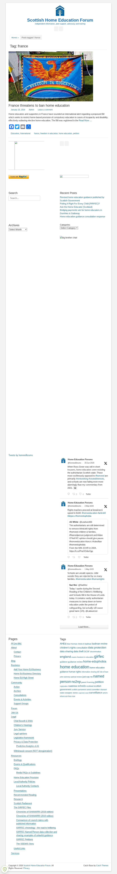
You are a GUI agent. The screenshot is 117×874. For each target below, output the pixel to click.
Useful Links (19, 848)
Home (15, 37)
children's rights (68, 647)
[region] (33, 155)
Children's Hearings (23, 725)
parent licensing (87, 682)
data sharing (66, 651)
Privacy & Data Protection (26, 742)
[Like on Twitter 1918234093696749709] (80, 557)
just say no (87, 677)
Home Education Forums (80, 459)
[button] (26, 155)
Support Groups (21, 703)
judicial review (76, 677)
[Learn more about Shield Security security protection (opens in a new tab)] (4, 869)
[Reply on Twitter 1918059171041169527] (69, 617)
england (65, 656)
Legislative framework (24, 737)
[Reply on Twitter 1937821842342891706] (69, 494)
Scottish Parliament (23, 803)
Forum (14, 708)
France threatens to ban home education (39, 105)
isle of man (104, 672)
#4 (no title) (16, 643)
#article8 (102, 513)
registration (64, 686)
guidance (63, 662)
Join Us (14, 712)
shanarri (103, 689)
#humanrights (98, 579)
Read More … (85, 120)
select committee (93, 689)
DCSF (87, 651)
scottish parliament (79, 689)
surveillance (95, 692)
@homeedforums (74, 463)
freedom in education (49, 133)
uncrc (105, 693)
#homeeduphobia (83, 516)
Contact (17, 652)
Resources (16, 756)
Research (18, 799)
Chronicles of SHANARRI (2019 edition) (34, 816)
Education (15, 133)
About (14, 647)
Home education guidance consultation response (82, 216)
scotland (89, 686)
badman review (99, 643)
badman (88, 644)
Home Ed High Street (24, 677)
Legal (13, 716)
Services (15, 853)
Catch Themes (102, 865)
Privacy (17, 656)
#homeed (99, 475)
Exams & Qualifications (25, 764)
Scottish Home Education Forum (60, 20)
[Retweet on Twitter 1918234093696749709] (74, 557)
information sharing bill (90, 672)
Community (16, 682)
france (36, 133)
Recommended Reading (25, 795)
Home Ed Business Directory (27, 673)
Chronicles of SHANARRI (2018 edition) (34, 811)
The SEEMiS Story (25, 843)
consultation (81, 648)
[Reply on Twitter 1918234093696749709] (69, 557)
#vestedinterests (96, 478)
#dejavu (71, 516)
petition (76, 133)
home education (65, 133)
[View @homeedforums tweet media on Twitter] (75, 488)
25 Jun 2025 (89, 463)
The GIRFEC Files (22, 807)
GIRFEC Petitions (24, 839)
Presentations (20, 790)
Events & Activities (22, 699)
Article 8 (81, 644)
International (25, 133)
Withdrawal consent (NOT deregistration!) (33, 751)
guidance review (75, 662)
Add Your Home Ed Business (27, 669)
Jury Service (20, 729)
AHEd (63, 643)
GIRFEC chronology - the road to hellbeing (36, 827)
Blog (13, 661)
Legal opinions (20, 733)
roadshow (72, 686)
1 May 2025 (89, 569)
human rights (75, 672)
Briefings (18, 760)
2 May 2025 (89, 506)
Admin (31, 110)
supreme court (83, 693)
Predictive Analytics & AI (27, 746)
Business (15, 665)
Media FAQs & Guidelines (28, 772)
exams (74, 657)
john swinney (65, 677)
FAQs (16, 768)
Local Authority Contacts (27, 786)
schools (82, 686)
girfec (99, 656)
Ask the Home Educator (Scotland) (76, 207)
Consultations (20, 695)
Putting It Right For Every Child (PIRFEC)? (80, 203)
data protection (97, 647)
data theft (79, 651)
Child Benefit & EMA (23, 721)
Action (17, 687)
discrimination (95, 651)
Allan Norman (72, 644)
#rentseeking (82, 478)
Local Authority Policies (24, 781)
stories (75, 693)
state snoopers (66, 693)
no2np (76, 682)
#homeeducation (89, 513)
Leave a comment (45, 110)
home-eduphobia (94, 661)
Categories (65, 225)
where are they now (67, 696)
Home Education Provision (26, 777)
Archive (17, 691)
